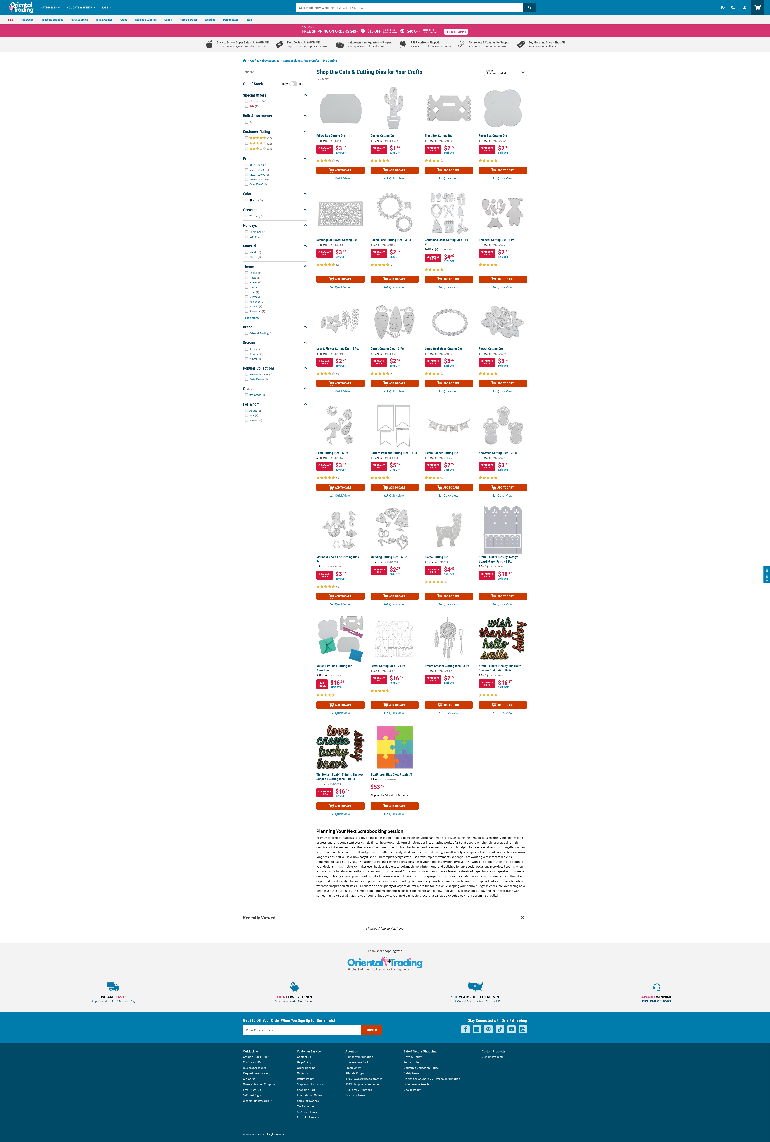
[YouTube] (511, 1029)
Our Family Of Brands (358, 1090)
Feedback (767, 574)
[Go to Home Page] (244, 61)
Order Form (304, 1073)
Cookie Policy (412, 1090)
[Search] (529, 7)
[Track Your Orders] (722, 7)
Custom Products (492, 1057)
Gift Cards (249, 1079)
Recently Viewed (259, 917)
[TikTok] (500, 1029)
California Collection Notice (421, 1068)
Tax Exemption (306, 1106)
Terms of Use (411, 1062)
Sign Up (371, 1030)
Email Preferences (308, 1117)
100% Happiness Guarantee (362, 1084)
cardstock (345, 838)
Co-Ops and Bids (253, 1062)
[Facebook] (465, 1029)
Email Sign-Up (252, 1090)
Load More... (252, 318)
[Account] (744, 7)
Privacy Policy (413, 1057)
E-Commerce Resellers (418, 1084)
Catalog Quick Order (255, 1057)
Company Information (359, 1057)
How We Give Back (357, 1062)
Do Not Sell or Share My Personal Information (432, 1079)
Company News (355, 1095)
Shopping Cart (306, 1090)
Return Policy (305, 1079)
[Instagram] (523, 1029)
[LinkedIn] (477, 1029)
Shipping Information (310, 1084)
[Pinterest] (488, 1029)
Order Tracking (306, 1068)
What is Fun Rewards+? (257, 1101)
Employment (353, 1068)
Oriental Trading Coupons (259, 1084)
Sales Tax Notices (308, 1101)
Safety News (411, 1073)
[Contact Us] (733, 7)
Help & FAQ (304, 1062)
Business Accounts (254, 1068)
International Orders (309, 1095)
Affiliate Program (356, 1073)
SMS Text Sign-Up (254, 1095)
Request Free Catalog (256, 1073)
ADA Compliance (307, 1112)
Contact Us (304, 1057)
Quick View (342, 178)
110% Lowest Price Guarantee (363, 1079)
